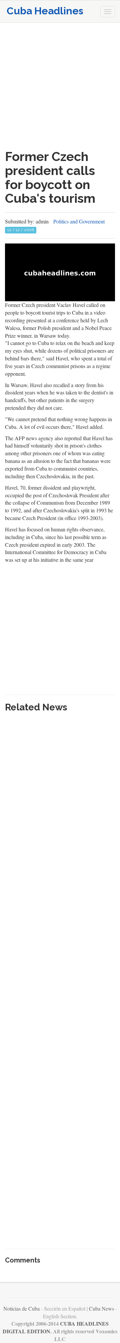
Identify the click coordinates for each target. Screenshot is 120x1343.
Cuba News (101, 1308)
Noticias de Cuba (21, 1308)
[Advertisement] (60, 86)
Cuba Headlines (45, 11)
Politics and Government (79, 221)
